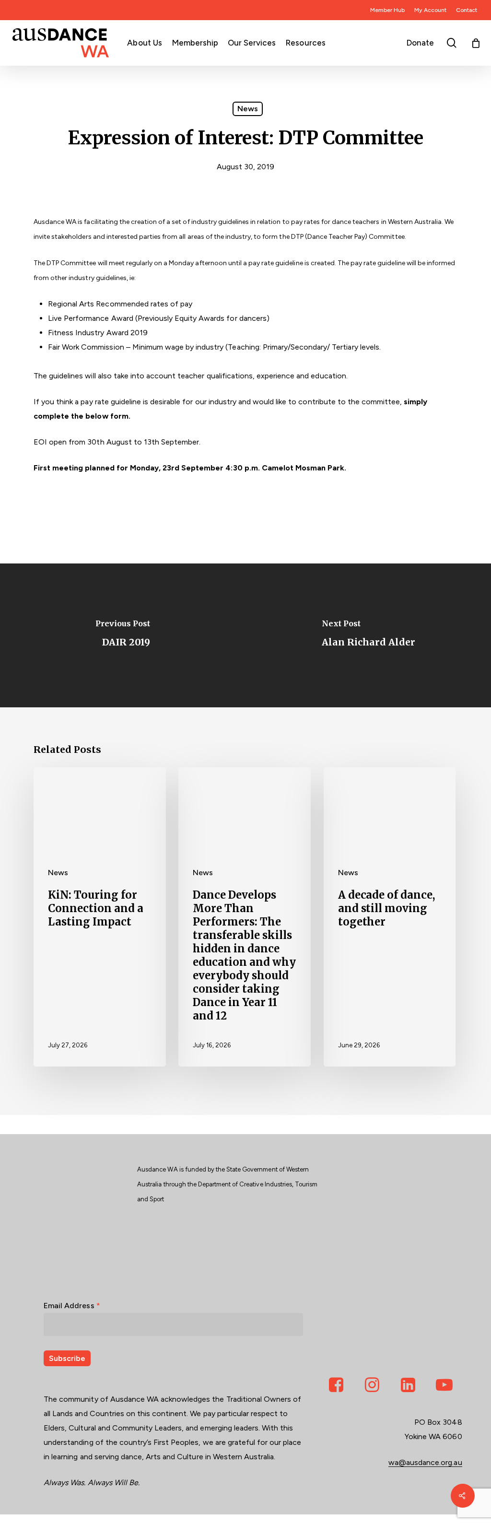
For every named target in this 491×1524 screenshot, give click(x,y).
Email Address (72, 1305)
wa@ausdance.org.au (425, 1462)
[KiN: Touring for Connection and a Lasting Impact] (100, 917)
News (247, 108)
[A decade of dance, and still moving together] (390, 917)
